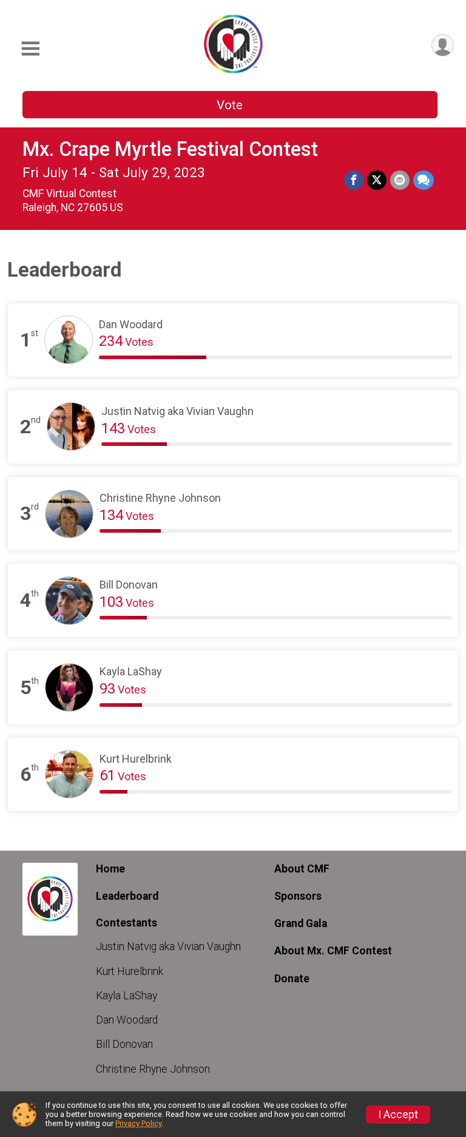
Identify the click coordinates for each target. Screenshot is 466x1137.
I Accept (398, 1114)
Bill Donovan (124, 1044)
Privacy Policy (138, 1123)
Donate (291, 979)
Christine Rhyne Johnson (153, 1069)
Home (110, 869)
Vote (230, 105)
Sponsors (298, 896)
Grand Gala (300, 923)
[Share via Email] (400, 180)
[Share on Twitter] (377, 180)
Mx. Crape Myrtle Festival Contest (170, 149)
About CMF (301, 869)
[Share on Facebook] (353, 180)
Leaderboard (127, 896)
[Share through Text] (423, 180)
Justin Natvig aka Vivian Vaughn (168, 946)
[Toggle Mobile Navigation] (30, 48)
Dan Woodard (127, 1020)
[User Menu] (442, 45)
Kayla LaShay (126, 996)
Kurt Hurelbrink (129, 971)
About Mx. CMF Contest (333, 951)
